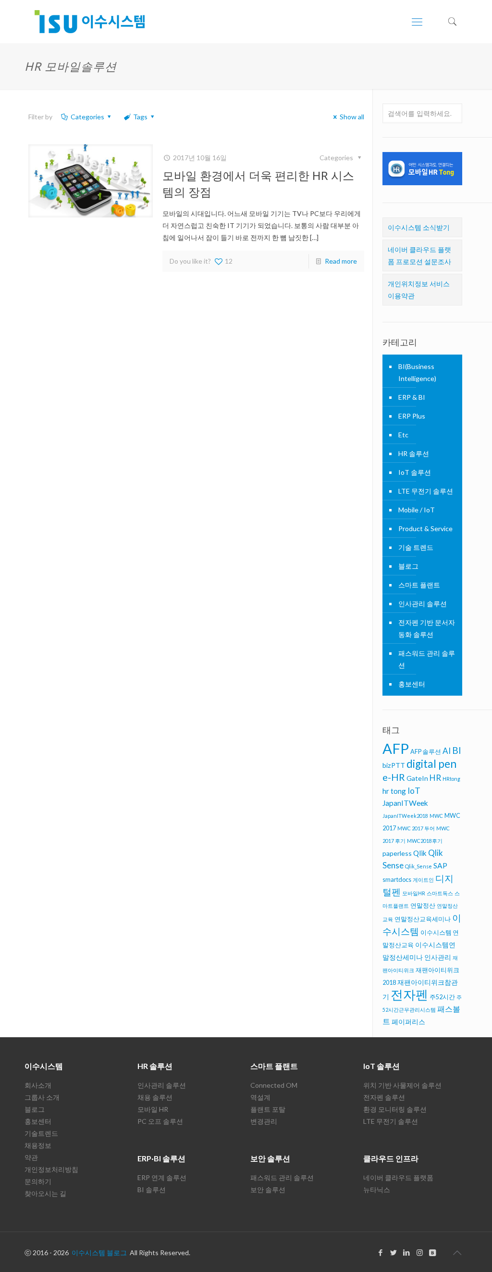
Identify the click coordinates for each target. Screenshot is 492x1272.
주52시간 (442, 997)
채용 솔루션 (154, 1097)
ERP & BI (411, 397)
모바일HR (413, 893)
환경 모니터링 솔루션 (395, 1109)
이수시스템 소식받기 (419, 227)
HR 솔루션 (413, 453)
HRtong (451, 779)
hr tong (394, 791)
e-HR (393, 777)
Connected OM (273, 1085)
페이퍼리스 (408, 1022)
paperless (397, 853)
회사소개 (38, 1085)
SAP (440, 865)
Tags (140, 117)
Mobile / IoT (416, 510)
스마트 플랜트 (419, 585)
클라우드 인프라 (390, 1158)
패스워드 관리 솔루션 (426, 659)
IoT (413, 791)
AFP (395, 748)
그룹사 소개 (42, 1097)
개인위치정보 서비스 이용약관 (419, 290)
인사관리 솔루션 (422, 603)
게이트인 (423, 880)
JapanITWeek (405, 803)
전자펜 (409, 994)
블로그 (408, 566)
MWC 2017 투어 (416, 828)
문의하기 (38, 1181)
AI (447, 751)
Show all (352, 117)
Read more (341, 261)
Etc (403, 435)
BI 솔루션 (151, 1189)
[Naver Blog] (433, 1252)
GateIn (417, 778)
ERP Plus (411, 416)
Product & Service (425, 528)
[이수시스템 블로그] (89, 21)
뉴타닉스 (376, 1189)
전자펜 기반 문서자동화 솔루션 (426, 628)
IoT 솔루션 (414, 472)
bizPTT (393, 765)
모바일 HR (152, 1109)
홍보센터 (411, 684)
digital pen (431, 763)
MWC (436, 816)
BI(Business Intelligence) (417, 372)
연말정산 (422, 905)
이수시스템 (44, 1065)
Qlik (420, 853)
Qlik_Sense (418, 866)
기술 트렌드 (415, 547)
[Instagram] (420, 1252)
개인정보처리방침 (51, 1169)
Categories (87, 117)
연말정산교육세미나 (422, 919)
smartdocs (396, 879)
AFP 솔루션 (425, 751)
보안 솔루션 (270, 1158)
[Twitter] (394, 1252)
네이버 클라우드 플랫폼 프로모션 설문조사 (419, 255)
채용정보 (38, 1145)
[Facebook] (381, 1252)
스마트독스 (440, 893)
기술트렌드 (41, 1133)
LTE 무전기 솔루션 (425, 491)
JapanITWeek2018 (405, 816)
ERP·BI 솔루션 (161, 1158)
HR (435, 778)
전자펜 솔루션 (384, 1097)
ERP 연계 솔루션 (161, 1177)
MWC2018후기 (425, 841)
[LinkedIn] (407, 1252)
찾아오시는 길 (45, 1193)
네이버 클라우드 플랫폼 (398, 1177)
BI (456, 750)
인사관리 (437, 957)
